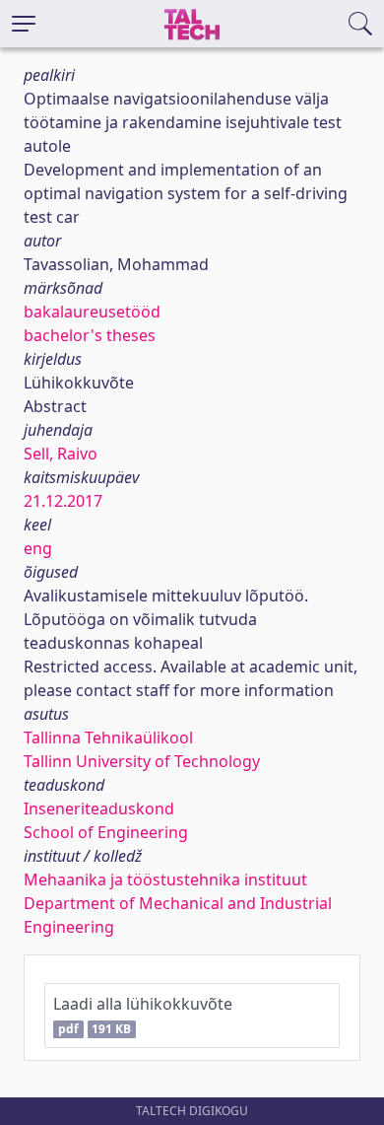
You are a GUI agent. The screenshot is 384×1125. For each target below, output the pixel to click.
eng (38, 548)
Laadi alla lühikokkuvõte (142, 1015)
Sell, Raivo (60, 453)
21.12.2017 (63, 501)
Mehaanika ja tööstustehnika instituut (165, 879)
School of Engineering (106, 832)
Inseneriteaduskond (99, 808)
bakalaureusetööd (92, 311)
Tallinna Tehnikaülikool (108, 737)
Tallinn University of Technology (142, 761)
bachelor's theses (90, 335)
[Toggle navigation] (23, 23)
